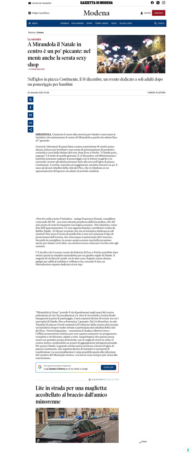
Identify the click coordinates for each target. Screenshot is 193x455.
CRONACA (64, 24)
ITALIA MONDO (77, 24)
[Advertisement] (57, 114)
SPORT (89, 24)
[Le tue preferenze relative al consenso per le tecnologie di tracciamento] (188, 450)
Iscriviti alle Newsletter (41, 3)
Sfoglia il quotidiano (40, 13)
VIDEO (114, 24)
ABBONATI (158, 13)
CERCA (161, 24)
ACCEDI (147, 13)
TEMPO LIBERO (101, 24)
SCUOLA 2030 (126, 24)
